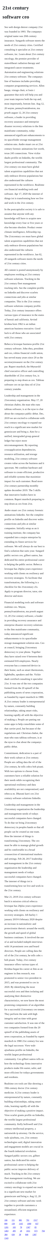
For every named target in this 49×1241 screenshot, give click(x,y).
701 (27, 1220)
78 (21, 1227)
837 (36, 1224)
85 (36, 1227)
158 (13, 1224)
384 (5, 1234)
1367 (28, 1227)
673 (35, 1231)
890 (5, 1224)
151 (13, 1220)
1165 (21, 1224)
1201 (6, 1227)
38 (20, 1234)
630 (13, 1234)
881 (20, 1220)
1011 (28, 1231)
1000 (29, 1224)
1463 (6, 1231)
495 (14, 1231)
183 (14, 1227)
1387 (35, 1234)
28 (21, 1231)
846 (26, 1234)
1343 (6, 1238)
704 (43, 1231)
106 (5, 1220)
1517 (36, 1220)
